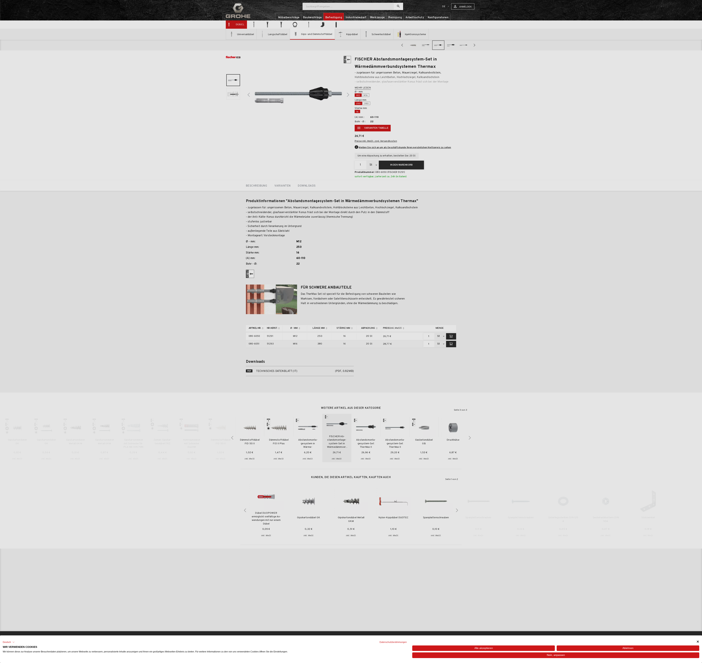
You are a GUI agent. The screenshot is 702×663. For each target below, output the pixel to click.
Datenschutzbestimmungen (393, 642)
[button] (9, 642)
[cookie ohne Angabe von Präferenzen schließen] (697, 642)
